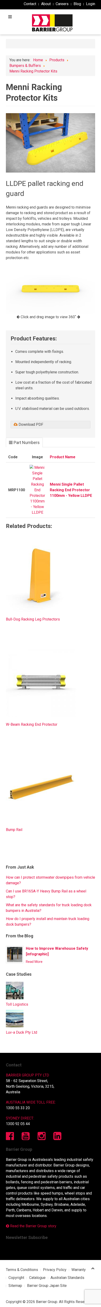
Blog (77, 4)
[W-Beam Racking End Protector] (41, 681)
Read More (34, 962)
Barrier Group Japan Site (47, 1285)
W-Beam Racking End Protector (31, 724)
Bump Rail (14, 829)
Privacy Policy (54, 1269)
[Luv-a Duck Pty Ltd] (14, 1018)
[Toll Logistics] (14, 990)
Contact (30, 4)
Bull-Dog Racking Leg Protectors (33, 619)
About (46, 4)
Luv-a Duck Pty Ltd (21, 1032)
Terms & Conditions (22, 1269)
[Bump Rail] (41, 787)
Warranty (78, 1269)
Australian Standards (67, 1277)
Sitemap (15, 1285)
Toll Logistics (17, 1004)
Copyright (16, 1277)
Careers (62, 4)
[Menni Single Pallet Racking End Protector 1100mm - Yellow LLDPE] (37, 489)
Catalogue (37, 1277)
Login (90, 4)
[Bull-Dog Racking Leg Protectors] (41, 576)
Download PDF (30, 424)
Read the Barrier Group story (32, 1226)
